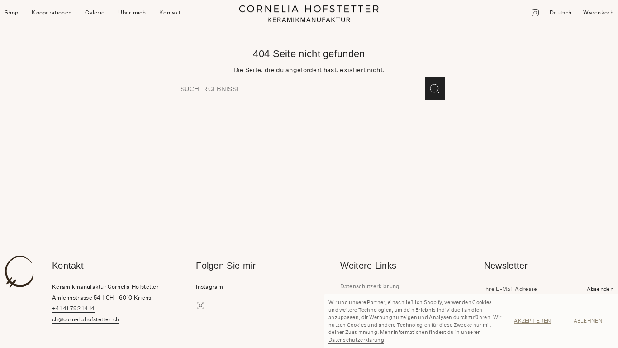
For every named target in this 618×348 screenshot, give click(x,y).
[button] (51, 12)
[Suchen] (435, 88)
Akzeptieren (532, 321)
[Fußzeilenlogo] (19, 272)
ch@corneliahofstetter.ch (85, 319)
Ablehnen (588, 321)
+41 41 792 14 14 (73, 308)
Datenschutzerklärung (356, 340)
